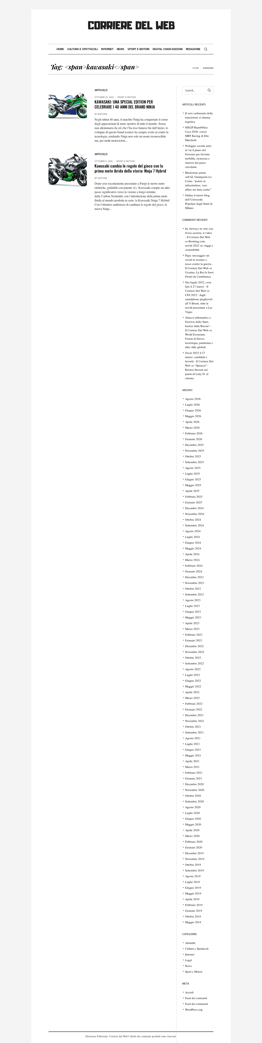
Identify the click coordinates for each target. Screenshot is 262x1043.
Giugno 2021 (193, 749)
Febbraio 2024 (194, 565)
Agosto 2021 (193, 738)
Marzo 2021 (192, 767)
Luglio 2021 (192, 744)
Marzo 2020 (192, 836)
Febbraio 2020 (194, 841)
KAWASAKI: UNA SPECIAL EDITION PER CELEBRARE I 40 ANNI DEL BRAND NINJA (125, 104)
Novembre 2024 (194, 514)
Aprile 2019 (192, 899)
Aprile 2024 (192, 554)
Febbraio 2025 (194, 496)
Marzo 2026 (192, 427)
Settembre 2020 (194, 801)
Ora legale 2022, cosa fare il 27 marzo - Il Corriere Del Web (198, 286)
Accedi (189, 992)
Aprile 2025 (192, 491)
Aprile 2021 (192, 761)
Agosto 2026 (193, 399)
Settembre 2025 (194, 462)
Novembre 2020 (194, 790)
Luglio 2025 (192, 473)
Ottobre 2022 (193, 657)
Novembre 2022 (194, 652)
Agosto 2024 (193, 531)
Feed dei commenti (196, 1004)
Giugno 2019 (193, 887)
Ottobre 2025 (193, 456)
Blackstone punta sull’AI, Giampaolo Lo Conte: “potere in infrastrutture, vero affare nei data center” (198, 181)
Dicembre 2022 (194, 646)
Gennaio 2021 (193, 778)
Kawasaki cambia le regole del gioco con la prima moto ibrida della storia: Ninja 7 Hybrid (130, 168)
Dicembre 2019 (194, 853)
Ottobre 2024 (193, 519)
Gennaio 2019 (193, 910)
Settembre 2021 (194, 732)
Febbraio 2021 (194, 772)
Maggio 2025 (193, 485)
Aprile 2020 (192, 830)
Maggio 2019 (193, 893)
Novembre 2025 (194, 450)
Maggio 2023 (193, 617)
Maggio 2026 (193, 416)
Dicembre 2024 (194, 508)
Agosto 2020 (193, 807)
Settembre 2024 (194, 525)
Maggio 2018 (193, 922)
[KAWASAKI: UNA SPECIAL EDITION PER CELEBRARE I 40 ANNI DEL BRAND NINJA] (68, 105)
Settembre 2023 (194, 594)
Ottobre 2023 (193, 588)
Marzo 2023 (192, 629)
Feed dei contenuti (196, 998)
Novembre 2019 (194, 859)
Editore (102, 114)
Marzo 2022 (192, 698)
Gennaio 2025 (193, 502)
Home (196, 68)
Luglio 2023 (192, 606)
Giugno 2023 (193, 611)
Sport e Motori (126, 97)
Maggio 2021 (193, 755)
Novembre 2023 (194, 583)
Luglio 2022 (192, 675)
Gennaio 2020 (193, 847)
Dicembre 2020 (194, 784)
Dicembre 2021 (194, 715)
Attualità (190, 943)
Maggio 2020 (193, 824)
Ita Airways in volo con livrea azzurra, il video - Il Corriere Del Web (199, 233)
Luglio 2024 (192, 537)
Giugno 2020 (193, 818)
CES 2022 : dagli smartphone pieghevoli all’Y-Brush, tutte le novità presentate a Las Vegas (198, 303)
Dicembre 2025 (194, 445)
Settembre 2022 (194, 663)
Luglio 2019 (192, 882)
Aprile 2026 (192, 422)
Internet (189, 954)
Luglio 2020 (192, 813)
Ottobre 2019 (193, 864)
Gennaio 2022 (193, 709)
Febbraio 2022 (194, 703)
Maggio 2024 (193, 548)
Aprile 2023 (192, 623)
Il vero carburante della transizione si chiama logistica (199, 117)
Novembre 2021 (194, 721)
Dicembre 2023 (194, 577)
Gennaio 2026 (193, 439)
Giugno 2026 (193, 410)
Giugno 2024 (193, 542)
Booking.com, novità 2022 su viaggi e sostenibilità (199, 245)
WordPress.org (194, 1009)
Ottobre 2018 (193, 916)
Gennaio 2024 (193, 571)
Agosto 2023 (193, 600)
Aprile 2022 (192, 692)
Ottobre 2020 (193, 795)
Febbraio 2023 (194, 634)
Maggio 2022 (193, 686)
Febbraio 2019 (194, 905)
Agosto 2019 (193, 876)
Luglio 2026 (192, 404)
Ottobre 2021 (193, 726)
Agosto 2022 (193, 669)
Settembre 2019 (194, 870)
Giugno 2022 (193, 680)
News (188, 966)
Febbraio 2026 (194, 433)
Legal (188, 960)
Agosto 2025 (193, 468)
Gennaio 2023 (193, 640)
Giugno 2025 (193, 479)
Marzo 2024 (192, 560)
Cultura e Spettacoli (196, 948)
